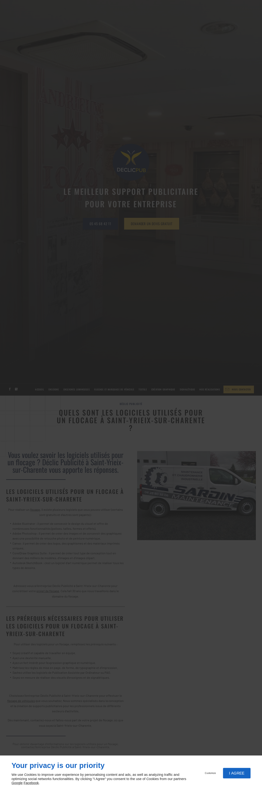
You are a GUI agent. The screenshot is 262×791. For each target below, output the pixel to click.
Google (17, 783)
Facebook (31, 783)
